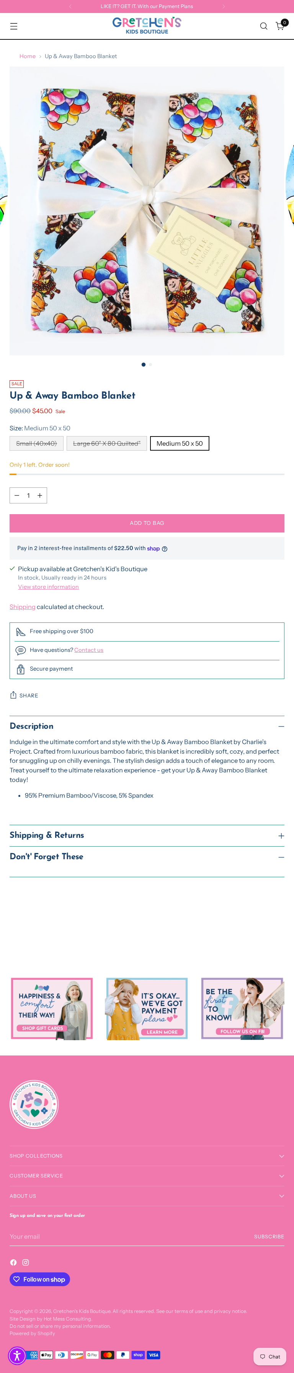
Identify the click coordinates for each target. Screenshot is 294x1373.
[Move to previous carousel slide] (260, 935)
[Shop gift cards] (52, 1008)
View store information (48, 586)
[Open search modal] (264, 26)
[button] (17, 1355)
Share (29, 695)
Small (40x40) (36, 443)
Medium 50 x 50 (180, 443)
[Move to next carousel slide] (277, 934)
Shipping (23, 607)
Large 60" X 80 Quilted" (106, 443)
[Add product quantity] (40, 495)
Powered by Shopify (32, 1333)
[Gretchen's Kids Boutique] (147, 26)
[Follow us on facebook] (242, 1008)
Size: (40, 428)
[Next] (223, 6)
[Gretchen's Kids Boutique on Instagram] (26, 1264)
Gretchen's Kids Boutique (81, 1311)
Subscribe (269, 1236)
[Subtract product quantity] (17, 495)
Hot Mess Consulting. (68, 1319)
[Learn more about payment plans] (147, 1008)
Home (28, 56)
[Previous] (70, 6)
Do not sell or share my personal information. (60, 1326)
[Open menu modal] (13, 26)
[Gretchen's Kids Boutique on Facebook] (14, 1264)
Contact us (88, 650)
